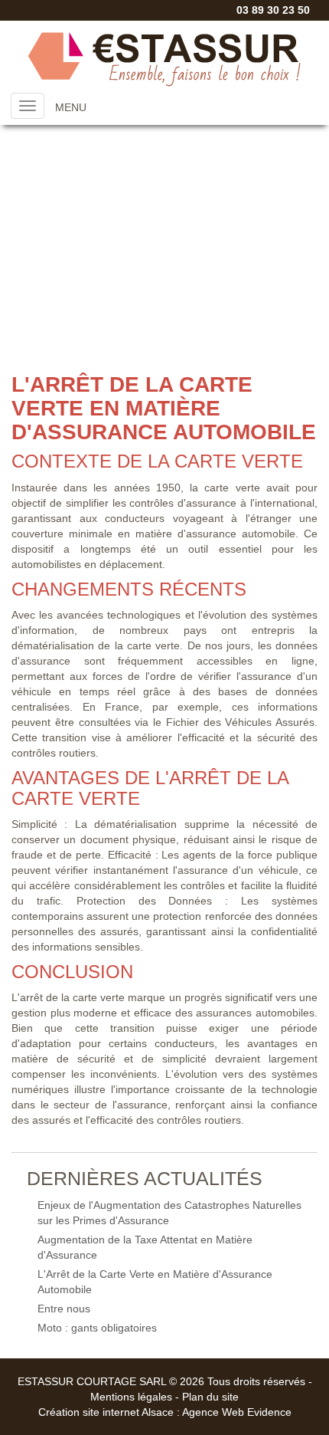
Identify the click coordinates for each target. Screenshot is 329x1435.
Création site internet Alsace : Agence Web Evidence (165, 1412)
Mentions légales (131, 1397)
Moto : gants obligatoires (97, 1328)
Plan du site (210, 1397)
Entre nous (63, 1308)
